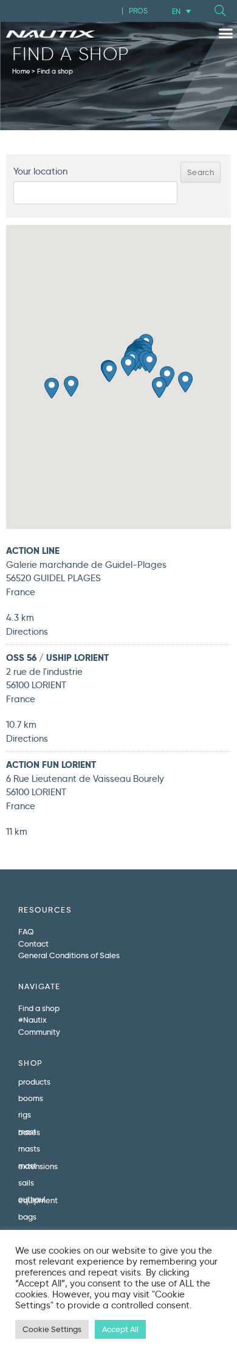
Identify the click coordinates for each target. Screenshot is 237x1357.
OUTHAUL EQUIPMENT (38, 1199)
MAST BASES (29, 1132)
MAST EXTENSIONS (38, 1166)
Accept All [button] (120, 1329)
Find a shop (39, 1008)
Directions (27, 631)
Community (39, 1032)
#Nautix (32, 1019)
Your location (40, 171)
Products (34, 1081)
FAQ (25, 931)
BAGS (27, 1216)
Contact (33, 943)
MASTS (29, 1148)
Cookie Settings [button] (51, 1329)
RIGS (24, 1114)
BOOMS (30, 1098)
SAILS (26, 1182)
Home (21, 71)
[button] (220, 11)
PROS (138, 10)
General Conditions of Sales (69, 955)
